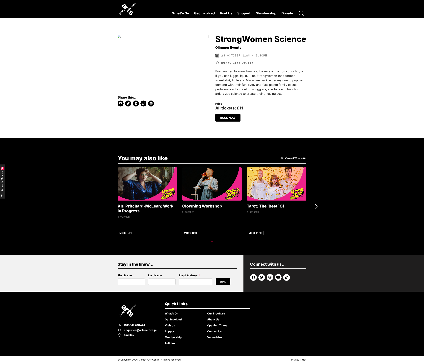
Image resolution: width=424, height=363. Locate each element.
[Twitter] (261, 277)
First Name (125, 275)
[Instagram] (270, 277)
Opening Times (217, 325)
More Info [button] (125, 233)
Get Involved (204, 13)
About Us (213, 319)
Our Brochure (216, 313)
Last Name (155, 275)
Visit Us (226, 13)
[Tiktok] (286, 277)
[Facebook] (253, 277)
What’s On (180, 13)
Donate (287, 13)
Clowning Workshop (202, 206)
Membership (266, 13)
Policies (170, 343)
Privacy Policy (298, 359)
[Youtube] (278, 277)
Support (244, 13)
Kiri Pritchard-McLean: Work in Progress (145, 208)
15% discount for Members (2, 184)
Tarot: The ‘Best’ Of (265, 206)
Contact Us (214, 331)
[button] (121, 103)
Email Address (188, 275)
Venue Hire (214, 337)
